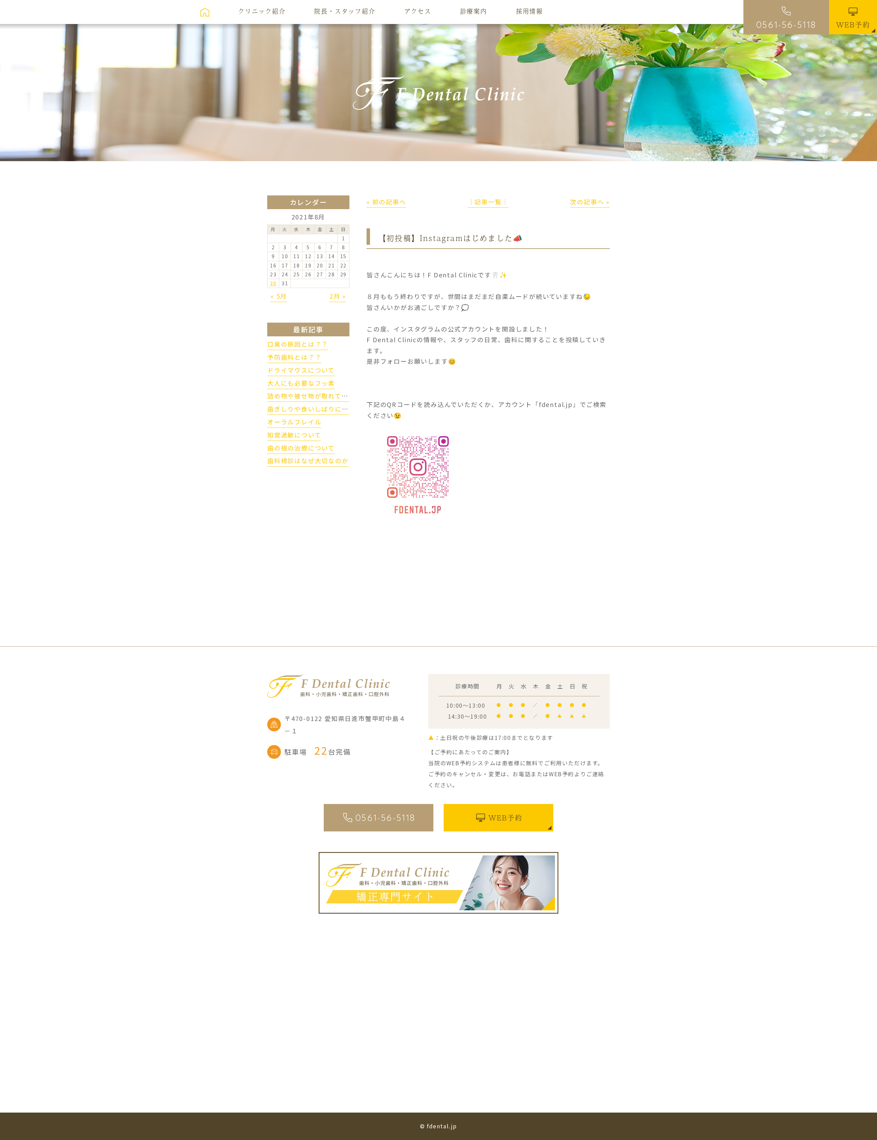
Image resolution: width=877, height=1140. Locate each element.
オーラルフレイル (294, 421)
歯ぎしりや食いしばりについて (314, 408)
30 (273, 283)
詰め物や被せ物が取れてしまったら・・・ (331, 395)
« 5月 (279, 295)
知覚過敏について (294, 434)
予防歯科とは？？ (294, 356)
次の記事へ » (590, 201)
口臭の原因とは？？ (297, 343)
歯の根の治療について (301, 447)
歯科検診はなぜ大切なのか (308, 460)
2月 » (338, 295)
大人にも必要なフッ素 (301, 383)
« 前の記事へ (386, 201)
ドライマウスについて (301, 369)
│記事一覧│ (488, 201)
